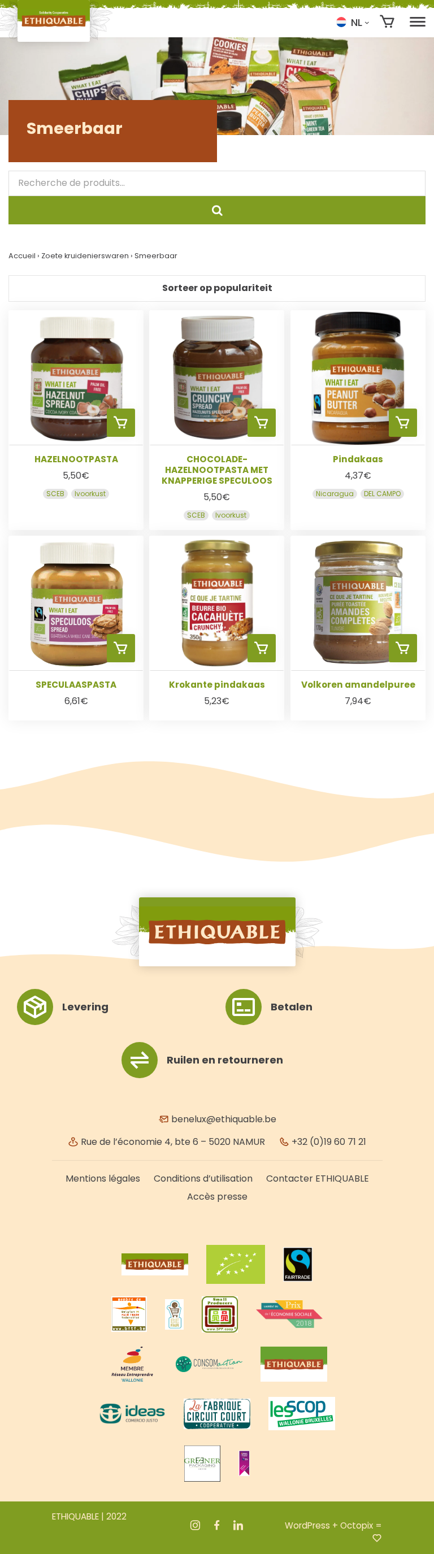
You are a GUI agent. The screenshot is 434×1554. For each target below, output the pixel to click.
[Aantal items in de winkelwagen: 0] (387, 21)
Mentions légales (103, 1178)
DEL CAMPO (381, 493)
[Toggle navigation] (418, 22)
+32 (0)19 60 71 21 (327, 1141)
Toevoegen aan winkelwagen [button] (121, 423)
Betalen (292, 1007)
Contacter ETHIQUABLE (317, 1178)
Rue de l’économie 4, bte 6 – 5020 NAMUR (172, 1141)
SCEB (55, 493)
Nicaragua (334, 493)
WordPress (307, 1525)
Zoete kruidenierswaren (85, 256)
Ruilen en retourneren (225, 1060)
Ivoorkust (90, 493)
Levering (85, 1007)
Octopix (356, 1525)
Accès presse (217, 1196)
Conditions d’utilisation (203, 1178)
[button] (352, 22)
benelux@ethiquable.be (222, 1119)
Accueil (22, 256)
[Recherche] (217, 210)
